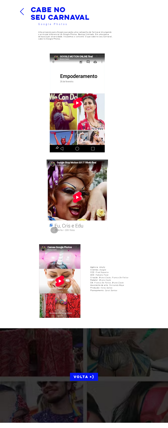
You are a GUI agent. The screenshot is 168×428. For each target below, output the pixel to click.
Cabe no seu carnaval (60, 13)
